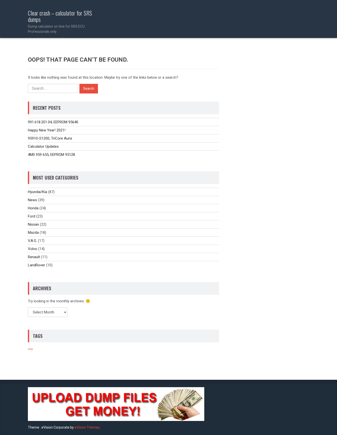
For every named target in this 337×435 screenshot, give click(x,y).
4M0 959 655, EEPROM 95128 (51, 154)
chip (30, 349)
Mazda (33, 232)
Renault (34, 257)
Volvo (32, 249)
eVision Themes (87, 427)
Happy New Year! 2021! (46, 130)
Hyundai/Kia (37, 192)
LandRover (36, 265)
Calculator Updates (43, 146)
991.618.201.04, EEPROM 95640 (53, 122)
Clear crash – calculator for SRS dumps (60, 22)
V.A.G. (32, 240)
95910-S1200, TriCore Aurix (50, 138)
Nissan (33, 224)
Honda (33, 208)
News (32, 200)
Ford (31, 216)
